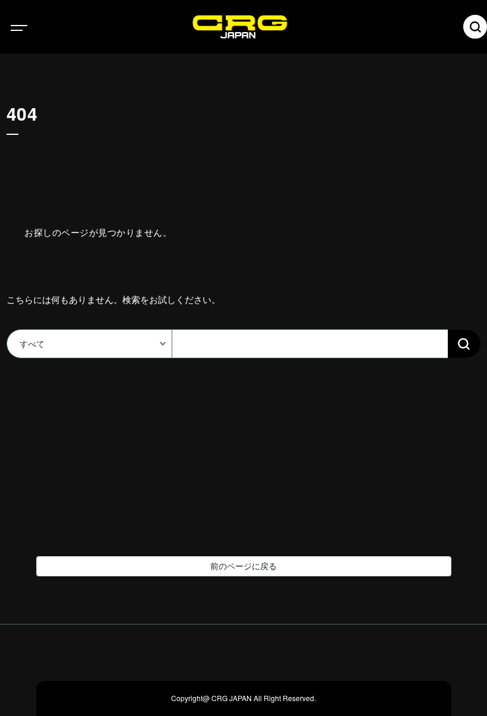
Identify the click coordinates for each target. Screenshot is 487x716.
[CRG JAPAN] (261, 27)
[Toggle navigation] (29, 27)
